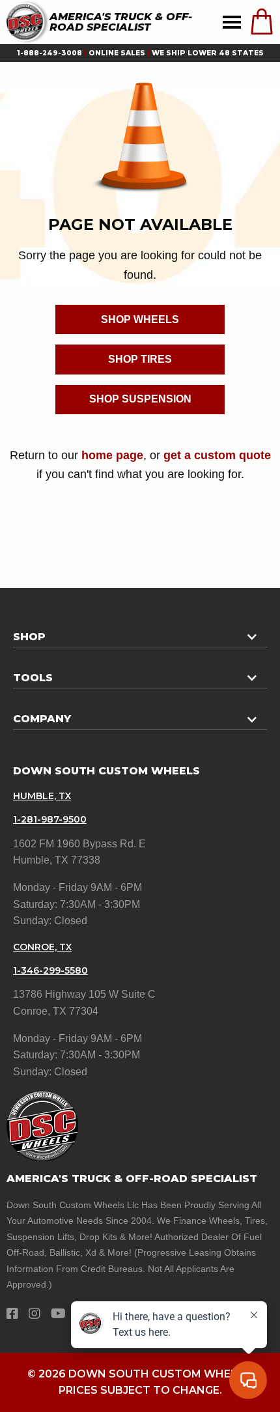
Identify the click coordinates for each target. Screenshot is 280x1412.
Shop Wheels (140, 319)
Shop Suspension (140, 398)
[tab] (140, 631)
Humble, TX (42, 796)
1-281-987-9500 (50, 819)
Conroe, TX (42, 947)
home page (112, 455)
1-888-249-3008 (49, 53)
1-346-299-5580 (50, 970)
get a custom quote (217, 455)
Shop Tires (140, 359)
